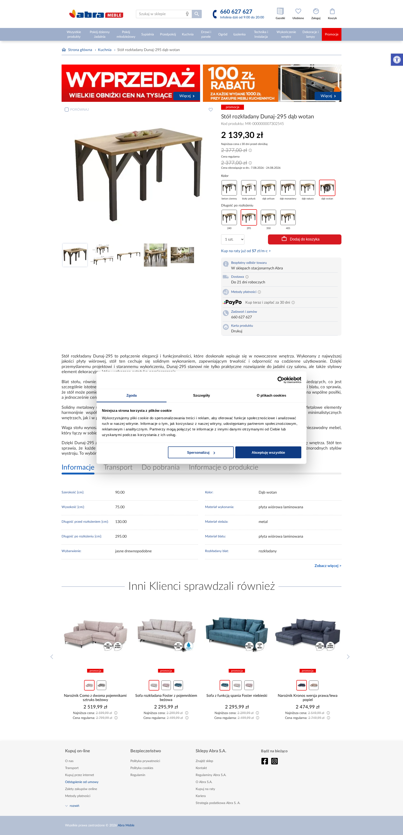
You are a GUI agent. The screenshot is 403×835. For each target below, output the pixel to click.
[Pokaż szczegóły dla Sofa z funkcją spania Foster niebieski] (237, 634)
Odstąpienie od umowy (81, 782)
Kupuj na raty (205, 789)
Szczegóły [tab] (201, 395)
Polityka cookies (141, 768)
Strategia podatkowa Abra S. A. (218, 803)
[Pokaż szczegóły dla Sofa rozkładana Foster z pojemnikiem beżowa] (166, 634)
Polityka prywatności (145, 761)
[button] (397, 60)
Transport (72, 768)
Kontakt (201, 768)
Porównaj (79, 109)
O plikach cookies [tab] (271, 395)
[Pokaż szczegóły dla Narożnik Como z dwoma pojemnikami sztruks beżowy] (95, 634)
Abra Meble (126, 825)
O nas (69, 761)
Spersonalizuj (198, 452)
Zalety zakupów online (81, 789)
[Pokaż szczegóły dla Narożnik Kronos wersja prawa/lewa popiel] (308, 634)
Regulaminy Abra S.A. (211, 775)
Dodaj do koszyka (305, 239)
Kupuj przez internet (79, 775)
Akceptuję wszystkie (268, 452)
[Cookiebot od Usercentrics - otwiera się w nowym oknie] (281, 380)
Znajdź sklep (204, 761)
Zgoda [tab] (131, 395)
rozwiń (74, 806)
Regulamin (137, 775)
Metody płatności (77, 796)
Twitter (274, 761)
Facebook (264, 761)
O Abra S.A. (204, 782)
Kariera (201, 796)
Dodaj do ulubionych (211, 110)
